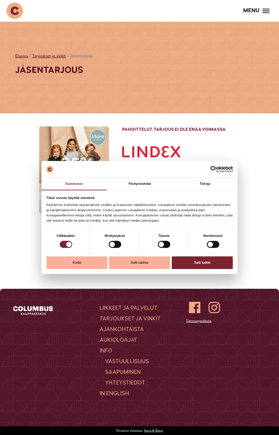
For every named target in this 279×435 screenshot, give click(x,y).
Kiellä (77, 262)
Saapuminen (123, 372)
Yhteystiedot (125, 383)
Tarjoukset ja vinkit (49, 56)
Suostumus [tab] (74, 183)
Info (106, 351)
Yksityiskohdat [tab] (139, 183)
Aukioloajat (118, 340)
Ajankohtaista (122, 329)
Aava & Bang (153, 431)
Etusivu (21, 56)
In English (114, 393)
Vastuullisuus (127, 361)
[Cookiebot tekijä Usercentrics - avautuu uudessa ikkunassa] (214, 169)
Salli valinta (139, 262)
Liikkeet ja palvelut (128, 308)
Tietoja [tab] (205, 183)
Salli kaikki (202, 262)
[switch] (115, 244)
